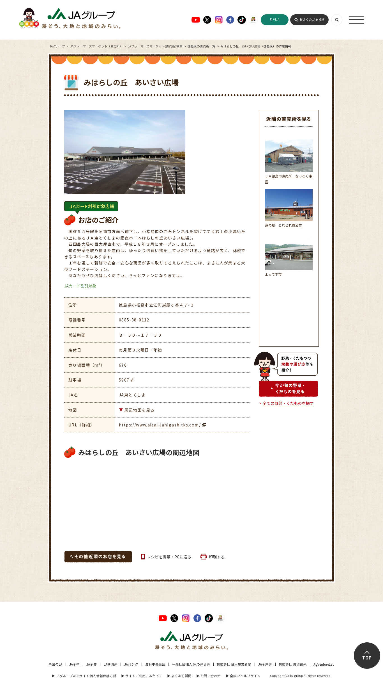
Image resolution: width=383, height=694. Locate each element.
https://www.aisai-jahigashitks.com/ (160, 425)
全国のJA (55, 664)
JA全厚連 (265, 664)
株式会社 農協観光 (292, 664)
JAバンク (131, 664)
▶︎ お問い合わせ (208, 675)
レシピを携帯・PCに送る (169, 557)
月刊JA (275, 19)
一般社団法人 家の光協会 (191, 664)
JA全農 (91, 664)
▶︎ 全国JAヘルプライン (243, 675)
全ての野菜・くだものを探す (288, 403)
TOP (367, 658)
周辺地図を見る (139, 410)
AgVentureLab (323, 664)
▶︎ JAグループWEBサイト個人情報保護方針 (84, 675)
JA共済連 (110, 664)
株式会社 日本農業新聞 (234, 664)
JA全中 (74, 664)
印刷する (217, 557)
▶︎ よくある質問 (179, 675)
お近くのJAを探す (312, 19)
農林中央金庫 (155, 664)
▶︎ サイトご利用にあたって (141, 675)
